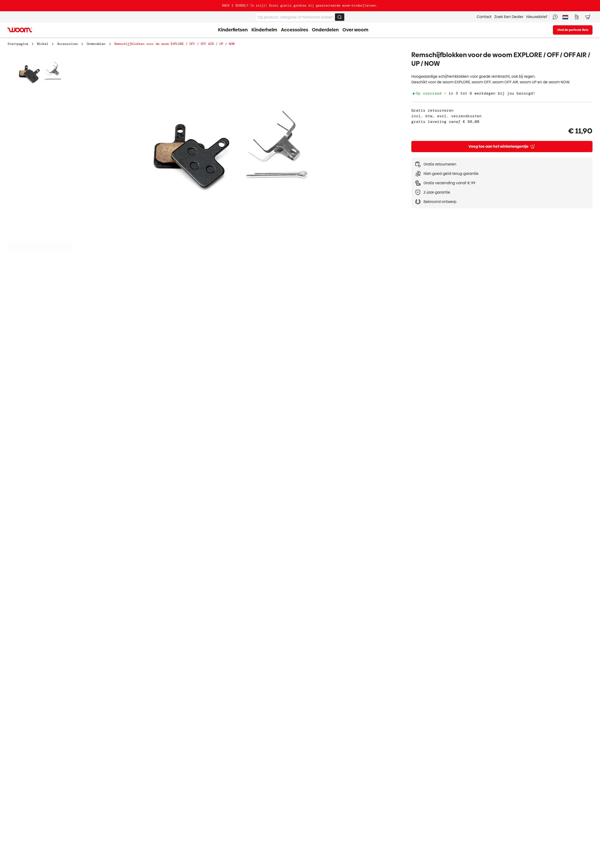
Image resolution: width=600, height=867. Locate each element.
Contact (484, 16)
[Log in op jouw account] (576, 16)
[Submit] (339, 17)
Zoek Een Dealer (508, 16)
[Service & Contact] (555, 17)
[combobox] (300, 17)
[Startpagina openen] (20, 30)
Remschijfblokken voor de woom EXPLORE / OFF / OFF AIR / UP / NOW (174, 44)
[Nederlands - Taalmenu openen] (565, 17)
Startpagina (18, 44)
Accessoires (67, 44)
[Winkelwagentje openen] (587, 17)
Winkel (42, 44)
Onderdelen (96, 44)
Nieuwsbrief (536, 16)
